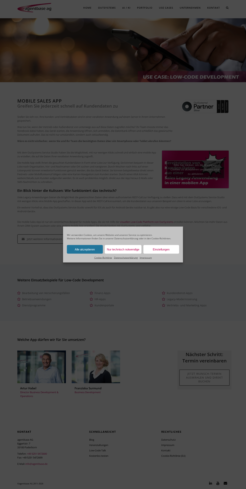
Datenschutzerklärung (126, 238)
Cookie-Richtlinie (103, 257)
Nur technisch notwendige (123, 249)
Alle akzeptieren (85, 249)
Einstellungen (161, 249)
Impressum (146, 257)
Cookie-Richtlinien (160, 238)
